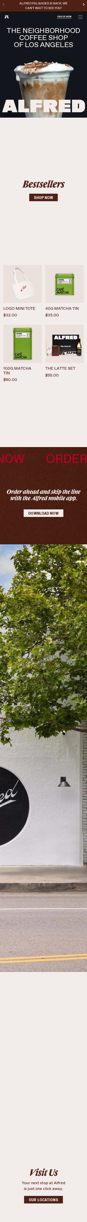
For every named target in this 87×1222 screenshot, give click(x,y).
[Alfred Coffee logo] (6, 17)
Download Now (43, 513)
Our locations (43, 1200)
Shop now (43, 198)
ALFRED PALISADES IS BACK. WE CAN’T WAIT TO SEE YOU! (43, 6)
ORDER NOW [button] (64, 17)
